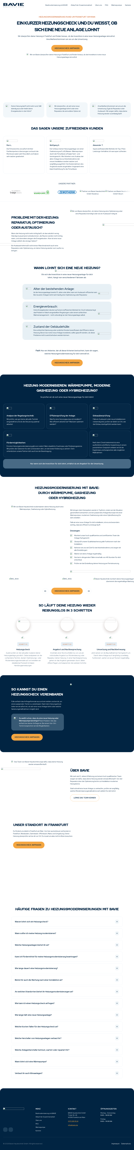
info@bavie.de (73, 1125)
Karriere (128, 5)
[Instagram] (5, 1129)
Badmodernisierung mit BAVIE (56, 5)
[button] (45, 591)
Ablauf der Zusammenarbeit (81, 5)
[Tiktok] (11, 1129)
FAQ (106, 5)
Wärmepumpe (116, 5)
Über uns (98, 5)
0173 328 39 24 (73, 1121)
